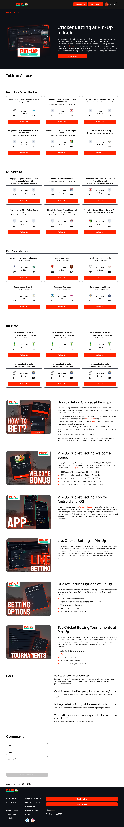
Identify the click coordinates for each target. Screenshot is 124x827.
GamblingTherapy (31, 810)
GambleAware (30, 806)
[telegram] (27, 820)
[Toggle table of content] (49, 76)
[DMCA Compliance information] (51, 810)
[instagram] (33, 820)
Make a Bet (24, 121)
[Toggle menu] (7, 4)
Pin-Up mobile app (85, 507)
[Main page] (19, 4)
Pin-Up (9, 12)
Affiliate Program (12, 810)
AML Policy (10, 818)
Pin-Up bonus (76, 467)
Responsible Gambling (33, 802)
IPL (61, 654)
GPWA (27, 814)
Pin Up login (90, 419)
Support (9, 806)
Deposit (94, 421)
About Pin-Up (11, 802)
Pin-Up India (70, 46)
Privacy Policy (11, 814)
